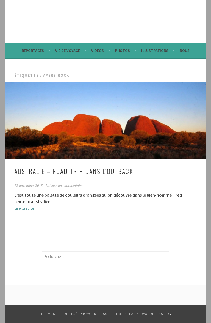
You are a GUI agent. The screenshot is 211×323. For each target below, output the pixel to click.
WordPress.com (157, 314)
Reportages (33, 50)
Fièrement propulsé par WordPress (72, 314)
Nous (185, 50)
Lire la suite (27, 208)
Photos (122, 50)
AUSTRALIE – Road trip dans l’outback (73, 171)
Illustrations (154, 50)
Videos (97, 50)
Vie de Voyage (67, 50)
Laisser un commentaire (64, 186)
